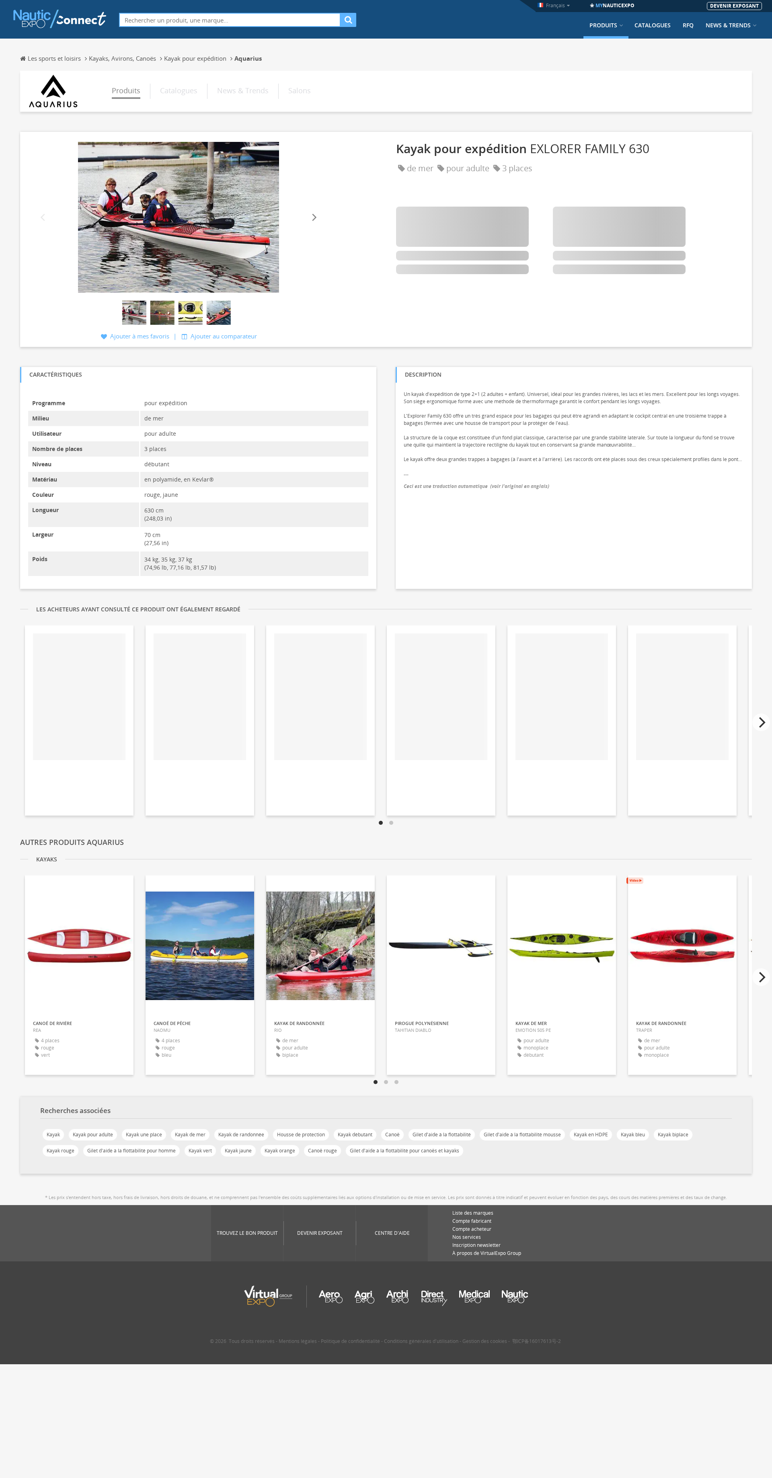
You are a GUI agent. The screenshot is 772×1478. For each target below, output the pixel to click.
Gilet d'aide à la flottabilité (442, 1134)
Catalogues (652, 25)
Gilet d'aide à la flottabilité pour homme (131, 1150)
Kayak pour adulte (93, 1134)
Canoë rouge (322, 1150)
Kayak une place (144, 1134)
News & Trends (728, 25)
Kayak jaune (238, 1150)
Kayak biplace (673, 1134)
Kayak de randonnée (241, 1134)
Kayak (53, 1134)
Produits (603, 25)
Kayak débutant (355, 1134)
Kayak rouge (60, 1150)
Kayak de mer (190, 1134)
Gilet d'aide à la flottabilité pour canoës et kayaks (404, 1150)
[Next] (314, 217)
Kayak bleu (633, 1134)
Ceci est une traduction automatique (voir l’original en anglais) (476, 486)
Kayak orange (280, 1150)
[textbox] (230, 20)
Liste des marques (472, 1212)
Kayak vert (200, 1150)
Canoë (392, 1134)
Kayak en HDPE (591, 1134)
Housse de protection (301, 1134)
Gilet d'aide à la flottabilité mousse (522, 1134)
